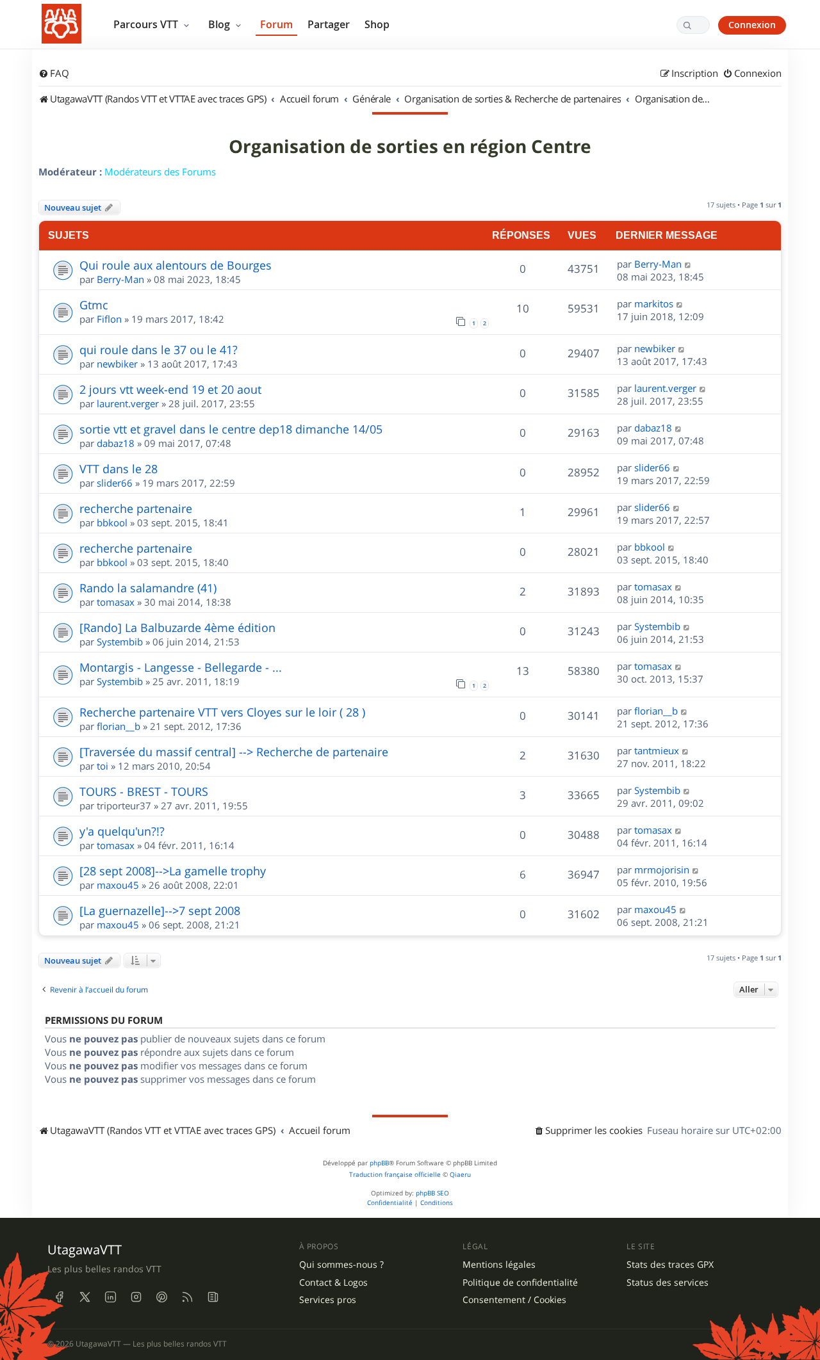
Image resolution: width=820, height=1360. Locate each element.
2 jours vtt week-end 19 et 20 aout (170, 389)
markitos (653, 303)
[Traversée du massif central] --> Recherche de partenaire (233, 751)
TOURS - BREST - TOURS (143, 791)
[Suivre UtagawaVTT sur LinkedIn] (110, 1297)
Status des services (668, 1282)
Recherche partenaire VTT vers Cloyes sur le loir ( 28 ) (222, 712)
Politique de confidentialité (520, 1282)
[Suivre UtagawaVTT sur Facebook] (58, 1297)
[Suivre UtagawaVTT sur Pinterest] (161, 1297)
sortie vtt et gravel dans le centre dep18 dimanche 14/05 (230, 429)
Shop (377, 24)
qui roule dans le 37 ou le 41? (158, 349)
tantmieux (656, 750)
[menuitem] (53, 74)
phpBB (379, 1163)
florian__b (118, 726)
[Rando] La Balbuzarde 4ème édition (177, 627)
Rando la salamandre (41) (148, 587)
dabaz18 (116, 443)
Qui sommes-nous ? (341, 1264)
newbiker (117, 363)
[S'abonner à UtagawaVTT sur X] (84, 1297)
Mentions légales (499, 1264)
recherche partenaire (135, 508)
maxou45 (118, 884)
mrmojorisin (661, 869)
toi (102, 765)
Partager (329, 24)
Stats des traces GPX (670, 1264)
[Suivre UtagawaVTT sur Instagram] (135, 1297)
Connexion (752, 25)
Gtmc (93, 304)
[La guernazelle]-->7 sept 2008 (159, 910)
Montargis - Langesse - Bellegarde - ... (180, 667)
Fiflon (109, 318)
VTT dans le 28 (118, 468)
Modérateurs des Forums (160, 171)
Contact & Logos (333, 1282)
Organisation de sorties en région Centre (410, 146)
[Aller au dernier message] (688, 263)
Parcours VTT (147, 24)
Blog (220, 24)
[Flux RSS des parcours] (187, 1297)
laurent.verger (128, 403)
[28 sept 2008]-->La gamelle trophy (172, 870)
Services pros (327, 1300)
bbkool (112, 522)
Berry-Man (120, 279)
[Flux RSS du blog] (212, 1297)
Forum (276, 24)
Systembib (120, 641)
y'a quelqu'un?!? (122, 831)
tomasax (116, 601)
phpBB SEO (432, 1193)
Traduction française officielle (395, 1174)
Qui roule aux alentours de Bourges (175, 265)
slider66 (115, 482)
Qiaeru (460, 1174)
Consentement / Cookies (514, 1300)
